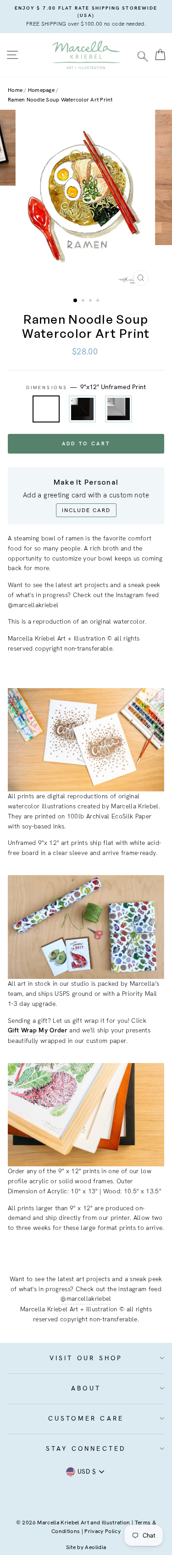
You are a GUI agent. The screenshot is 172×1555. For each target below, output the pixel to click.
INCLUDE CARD (86, 510)
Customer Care (86, 1418)
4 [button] (98, 301)
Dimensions (86, 387)
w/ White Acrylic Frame (118, 409)
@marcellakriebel (86, 1298)
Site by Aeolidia (86, 1547)
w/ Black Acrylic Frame (82, 409)
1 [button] (75, 301)
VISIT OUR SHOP (86, 1358)
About (86, 1388)
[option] (86, 16)
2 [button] (84, 301)
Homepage (41, 90)
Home (15, 90)
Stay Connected (86, 1448)
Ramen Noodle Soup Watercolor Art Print (60, 99)
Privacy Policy (102, 1531)
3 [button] (91, 301)
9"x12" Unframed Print (46, 409)
